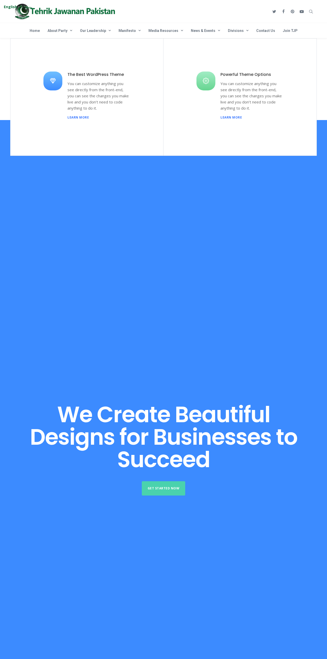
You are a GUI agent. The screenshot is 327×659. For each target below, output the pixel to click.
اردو (21, 6)
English (10, 6)
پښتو (28, 6)
